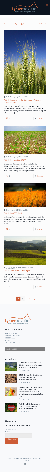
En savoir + (40, 118)
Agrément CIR (12, 349)
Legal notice (25, 460)
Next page (32, 299)
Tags (16, 24)
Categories (8, 24)
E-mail (8, 431)
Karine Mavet (10, 210)
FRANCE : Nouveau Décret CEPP (15, 160)
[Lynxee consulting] (25, 7)
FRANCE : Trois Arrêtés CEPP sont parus (17, 271)
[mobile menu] (47, 5)
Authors (25, 24)
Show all (43, 24)
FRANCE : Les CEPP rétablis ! (13, 213)
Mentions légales (36, 458)
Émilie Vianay (10, 97)
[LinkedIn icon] (25, 464)
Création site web (13, 458)
